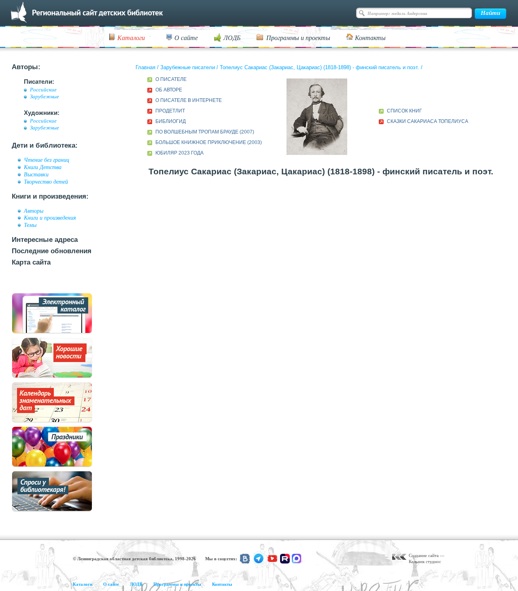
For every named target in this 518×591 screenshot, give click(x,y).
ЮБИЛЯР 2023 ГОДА (179, 153)
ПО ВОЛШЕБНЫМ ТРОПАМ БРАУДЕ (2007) (204, 132)
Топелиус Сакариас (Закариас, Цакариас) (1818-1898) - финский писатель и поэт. (319, 67)
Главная (145, 67)
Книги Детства (43, 167)
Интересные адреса (45, 240)
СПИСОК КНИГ (404, 111)
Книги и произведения (50, 217)
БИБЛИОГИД (170, 121)
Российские (43, 90)
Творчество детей (46, 181)
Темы (30, 225)
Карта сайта (31, 262)
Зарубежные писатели (187, 67)
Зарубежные (44, 97)
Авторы (33, 211)
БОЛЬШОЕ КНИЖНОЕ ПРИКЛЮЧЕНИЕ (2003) (208, 142)
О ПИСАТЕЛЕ (171, 79)
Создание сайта (424, 555)
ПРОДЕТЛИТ (170, 111)
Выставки (36, 174)
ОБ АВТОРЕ (168, 90)
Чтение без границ (46, 160)
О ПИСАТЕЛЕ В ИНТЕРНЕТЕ (188, 100)
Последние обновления (51, 251)
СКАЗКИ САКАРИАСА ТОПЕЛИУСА (427, 121)
